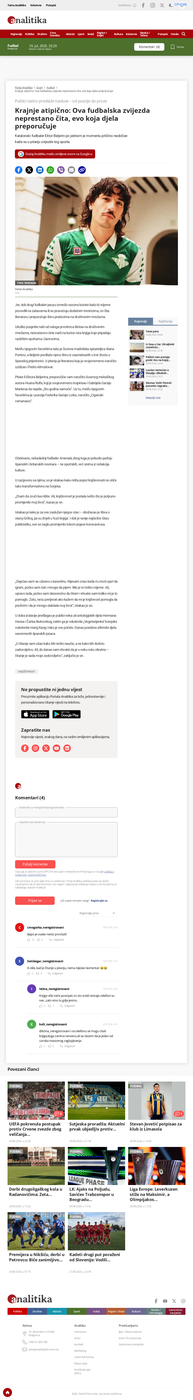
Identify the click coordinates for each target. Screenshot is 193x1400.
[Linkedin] (40, 170)
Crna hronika (55, 34)
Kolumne (35, 5)
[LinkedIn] (67, 748)
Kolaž (90, 34)
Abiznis (70, 34)
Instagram (152, 5)
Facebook (143, 5)
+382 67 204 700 (37, 1342)
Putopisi (51, 5)
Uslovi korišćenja (84, 1357)
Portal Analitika (23, 87)
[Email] (71, 170)
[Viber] (61, 170)
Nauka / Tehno (145, 34)
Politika (29, 34)
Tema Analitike (17, 5)
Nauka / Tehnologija (156, 1311)
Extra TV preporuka (130, 1338)
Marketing (80, 1351)
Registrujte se (99, 900)
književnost (26, 671)
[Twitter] (29, 170)
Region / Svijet (102, 34)
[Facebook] (18, 170)
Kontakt (78, 1344)
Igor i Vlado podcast (130, 1331)
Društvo (42, 34)
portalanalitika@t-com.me (43, 1349)
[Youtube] (56, 748)
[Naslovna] (7, 1392)
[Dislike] (38, 940)
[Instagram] (35, 748)
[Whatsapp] (50, 170)
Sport (81, 34)
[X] (46, 748)
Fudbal (51, 87)
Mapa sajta (80, 1363)
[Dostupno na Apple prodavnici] (35, 714)
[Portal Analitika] (27, 20)
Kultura (118, 34)
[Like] (28, 940)
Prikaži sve (153, 398)
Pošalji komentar (35, 864)
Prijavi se (35, 900)
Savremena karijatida (175, 1311)
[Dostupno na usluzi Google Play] (66, 714)
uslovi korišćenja (37, 875)
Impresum (80, 1331)
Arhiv (77, 1338)
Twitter (162, 5)
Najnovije (16, 34)
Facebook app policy (82, 1371)
